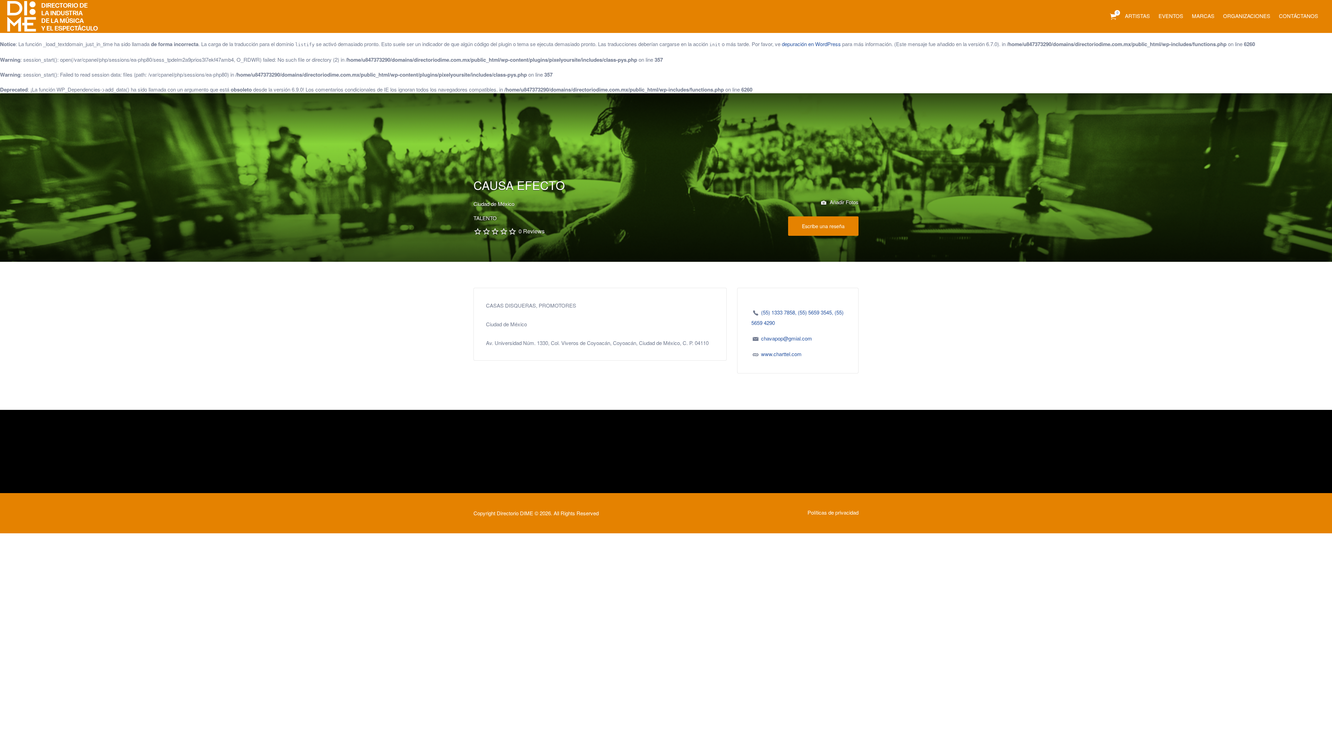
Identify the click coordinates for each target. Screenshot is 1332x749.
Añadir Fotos (843, 202)
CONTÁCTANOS (1298, 15)
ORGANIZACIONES (1246, 15)
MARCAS (1203, 15)
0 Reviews (532, 231)
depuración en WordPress (811, 44)
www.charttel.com (781, 354)
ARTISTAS (1137, 15)
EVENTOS (1171, 15)
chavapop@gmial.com (786, 338)
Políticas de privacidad (833, 512)
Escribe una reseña (823, 226)
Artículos (1113, 17)
